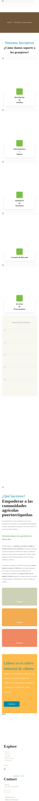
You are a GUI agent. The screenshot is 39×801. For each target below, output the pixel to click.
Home (9, 22)
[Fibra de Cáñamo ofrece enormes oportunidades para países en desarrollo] (7, 771)
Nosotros (7, 752)
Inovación (7, 756)
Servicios (7, 754)
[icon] (5, 791)
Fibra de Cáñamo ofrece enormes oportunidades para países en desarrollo (23, 771)
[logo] (17, 4)
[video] (8, 452)
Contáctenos (8, 760)
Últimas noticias (9, 758)
